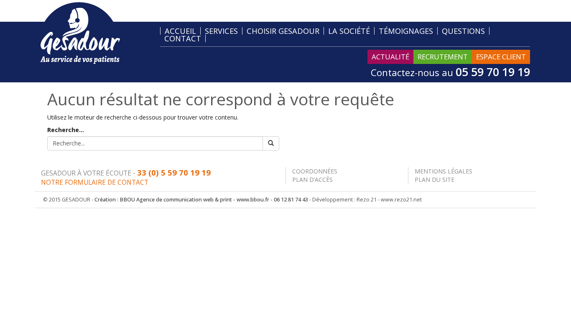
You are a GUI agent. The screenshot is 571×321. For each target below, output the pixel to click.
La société (349, 31)
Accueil (180, 31)
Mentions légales (443, 171)
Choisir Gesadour (283, 31)
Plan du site (434, 179)
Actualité (390, 56)
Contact (182, 38)
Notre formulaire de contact (94, 182)
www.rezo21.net (401, 199)
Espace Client (501, 56)
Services (221, 31)
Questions (463, 31)
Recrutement (443, 56)
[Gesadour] (80, 32)
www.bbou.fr (253, 199)
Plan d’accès (312, 179)
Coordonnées (314, 171)
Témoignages (406, 31)
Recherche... (65, 130)
